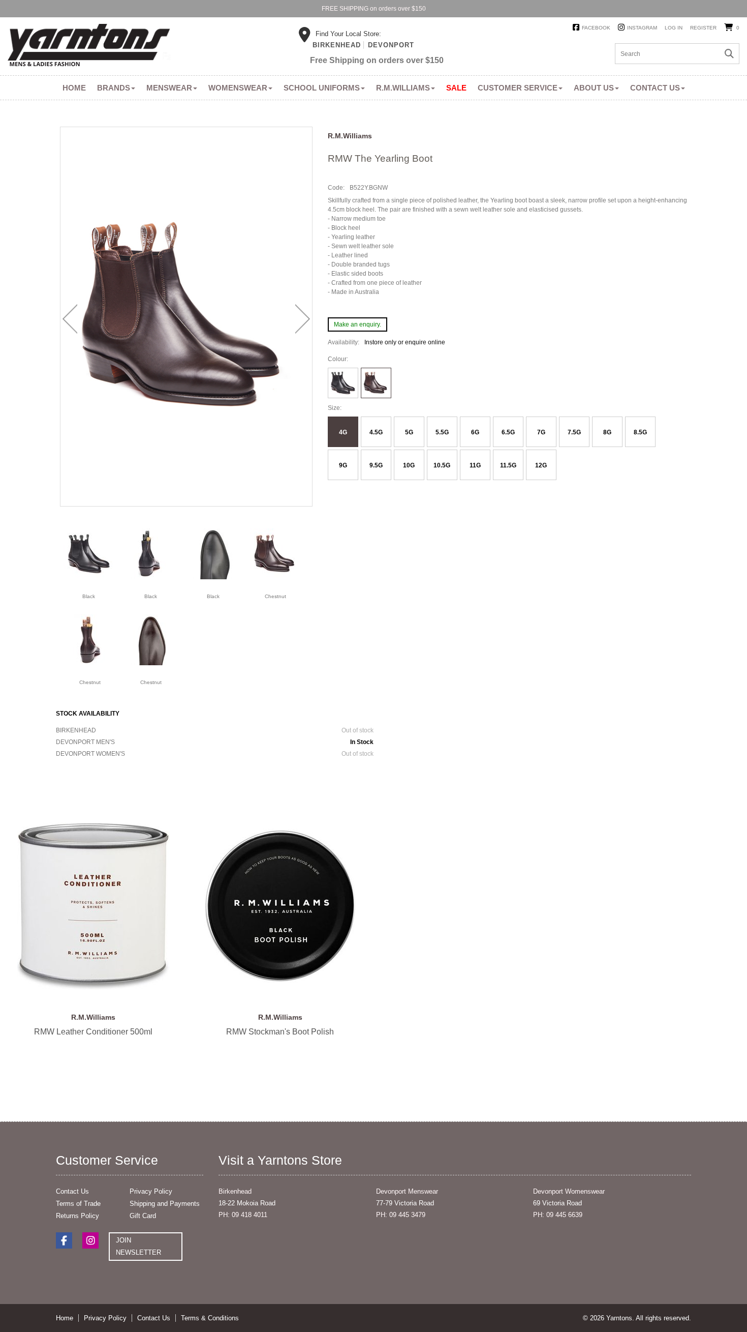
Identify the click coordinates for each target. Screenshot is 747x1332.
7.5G (574, 432)
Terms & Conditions (210, 1318)
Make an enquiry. (357, 324)
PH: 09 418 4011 (243, 1215)
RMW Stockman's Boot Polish (280, 906)
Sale (456, 87)
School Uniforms (322, 87)
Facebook (596, 28)
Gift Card (143, 1216)
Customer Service (517, 87)
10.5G (441, 465)
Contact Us (655, 87)
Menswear (169, 87)
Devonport (391, 45)
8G (607, 432)
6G (475, 432)
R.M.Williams (403, 87)
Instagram (642, 28)
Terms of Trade (78, 1203)
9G (343, 465)
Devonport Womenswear (569, 1191)
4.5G (376, 432)
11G (475, 465)
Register (703, 28)
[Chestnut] (275, 553)
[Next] (302, 319)
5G (409, 432)
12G (541, 465)
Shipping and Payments (165, 1203)
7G (541, 432)
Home (74, 87)
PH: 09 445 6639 (557, 1215)
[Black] (89, 553)
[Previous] (70, 319)
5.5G (442, 432)
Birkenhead (337, 45)
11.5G (508, 465)
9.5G (376, 465)
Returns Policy (77, 1216)
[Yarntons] (89, 47)
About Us (594, 87)
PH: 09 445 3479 (400, 1215)
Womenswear (237, 87)
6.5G (508, 432)
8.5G (640, 432)
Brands (113, 87)
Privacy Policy (151, 1191)
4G (343, 432)
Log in (673, 28)
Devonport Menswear (407, 1191)
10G (409, 465)
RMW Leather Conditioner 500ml (93, 906)
